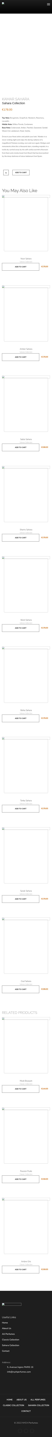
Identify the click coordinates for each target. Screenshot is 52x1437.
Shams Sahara (26, 530)
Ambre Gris (26, 1261)
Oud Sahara (26, 981)
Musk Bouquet (26, 1081)
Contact (5, 1351)
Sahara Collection (13, 103)
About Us (6, 1328)
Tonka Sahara (26, 801)
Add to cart (21, 172)
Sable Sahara (26, 439)
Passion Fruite (26, 1171)
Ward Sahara (26, 620)
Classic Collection (26, 1084)
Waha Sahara (26, 710)
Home (5, 1322)
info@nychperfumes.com (19, 1371)
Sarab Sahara (26, 891)
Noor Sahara (26, 259)
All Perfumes (8, 1334)
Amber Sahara (26, 349)
